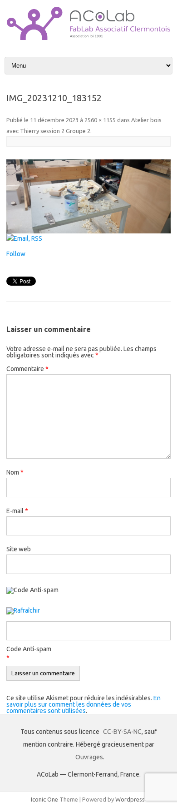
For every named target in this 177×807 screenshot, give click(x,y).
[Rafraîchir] (23, 611)
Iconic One (44, 799)
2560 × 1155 (100, 120)
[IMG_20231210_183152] (88, 196)
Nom (15, 472)
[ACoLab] (88, 37)
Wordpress (130, 799)
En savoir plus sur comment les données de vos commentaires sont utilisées (83, 704)
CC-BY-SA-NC (122, 731)
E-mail (17, 511)
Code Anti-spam (28, 649)
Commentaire (27, 368)
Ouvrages (89, 757)
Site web (18, 549)
